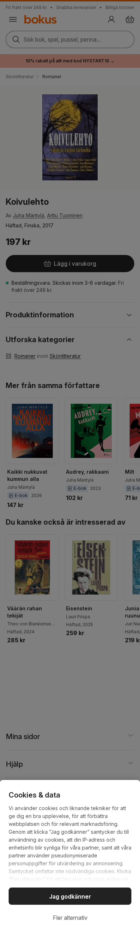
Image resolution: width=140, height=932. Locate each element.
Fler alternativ (70, 917)
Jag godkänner (70, 896)
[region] (70, 856)
